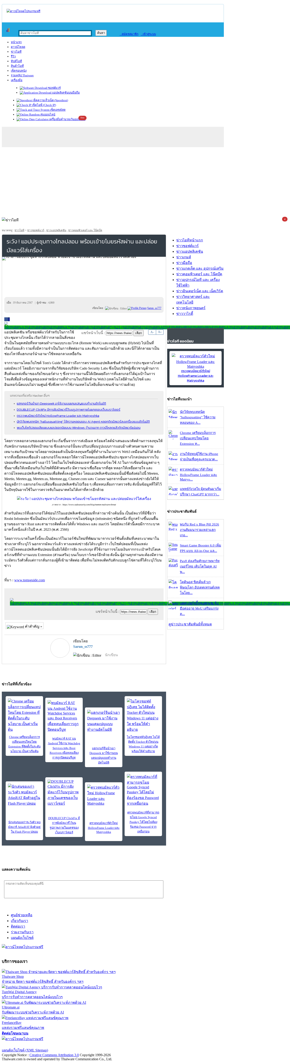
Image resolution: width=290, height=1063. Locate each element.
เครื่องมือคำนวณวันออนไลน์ (66, 119)
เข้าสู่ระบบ (148, 34)
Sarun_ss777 (83, 646)
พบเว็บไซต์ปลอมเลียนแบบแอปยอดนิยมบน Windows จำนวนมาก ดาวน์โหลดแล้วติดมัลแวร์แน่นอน (78, 427)
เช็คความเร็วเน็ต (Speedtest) (50, 100)
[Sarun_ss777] (137, 308)
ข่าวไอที (16, 51)
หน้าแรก (16, 42)
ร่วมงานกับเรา (22, 932)
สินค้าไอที (17, 66)
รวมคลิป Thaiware (22, 75)
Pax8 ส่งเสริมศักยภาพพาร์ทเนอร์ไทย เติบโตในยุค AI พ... (200, 566)
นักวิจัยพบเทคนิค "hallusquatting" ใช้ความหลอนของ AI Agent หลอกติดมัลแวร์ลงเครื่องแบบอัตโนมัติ (83, 421)
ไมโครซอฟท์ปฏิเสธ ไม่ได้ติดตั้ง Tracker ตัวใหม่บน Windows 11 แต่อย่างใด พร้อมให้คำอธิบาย (143, 744)
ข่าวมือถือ (184, 263)
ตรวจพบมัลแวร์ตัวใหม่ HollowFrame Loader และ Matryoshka (58, 415)
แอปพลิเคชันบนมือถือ (65, 92)
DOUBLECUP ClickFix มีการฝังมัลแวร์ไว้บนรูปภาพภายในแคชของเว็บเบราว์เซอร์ (68, 409)
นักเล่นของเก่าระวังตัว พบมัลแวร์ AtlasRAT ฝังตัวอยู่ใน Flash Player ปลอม (24, 826)
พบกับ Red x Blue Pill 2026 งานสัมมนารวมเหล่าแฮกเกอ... (199, 530)
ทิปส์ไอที (16, 61)
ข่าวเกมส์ (183, 257)
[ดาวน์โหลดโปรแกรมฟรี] (23, 11)
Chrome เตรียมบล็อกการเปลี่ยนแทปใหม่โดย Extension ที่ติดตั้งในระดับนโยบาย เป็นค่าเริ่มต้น (24, 744)
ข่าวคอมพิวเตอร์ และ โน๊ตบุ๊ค (85, 230)
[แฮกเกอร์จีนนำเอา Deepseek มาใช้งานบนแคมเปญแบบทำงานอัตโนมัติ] (103, 721)
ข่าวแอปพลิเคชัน (56, 230)
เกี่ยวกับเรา (19, 921)
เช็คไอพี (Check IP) (43, 105)
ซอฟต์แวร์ (54, 88)
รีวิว (13, 56)
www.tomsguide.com (29, 580)
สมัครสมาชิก (129, 34)
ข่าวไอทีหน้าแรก (189, 240)
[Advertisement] (145, 181)
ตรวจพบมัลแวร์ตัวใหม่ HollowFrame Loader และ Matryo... (198, 474)
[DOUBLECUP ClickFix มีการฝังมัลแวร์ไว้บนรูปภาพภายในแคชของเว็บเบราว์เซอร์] (64, 793)
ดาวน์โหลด (18, 47)
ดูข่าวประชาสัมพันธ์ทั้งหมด (190, 624)
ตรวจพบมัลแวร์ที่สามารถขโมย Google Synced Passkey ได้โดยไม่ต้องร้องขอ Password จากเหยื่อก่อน (143, 822)
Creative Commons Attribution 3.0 (54, 1055)
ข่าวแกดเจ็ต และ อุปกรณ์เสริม (200, 268)
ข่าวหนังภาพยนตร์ (190, 308)
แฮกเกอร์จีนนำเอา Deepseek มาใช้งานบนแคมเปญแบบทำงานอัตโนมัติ (61, 403)
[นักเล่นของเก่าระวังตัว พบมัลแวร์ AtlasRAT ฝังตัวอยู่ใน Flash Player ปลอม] (24, 795)
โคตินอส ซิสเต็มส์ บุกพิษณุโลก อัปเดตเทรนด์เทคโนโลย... (200, 587)
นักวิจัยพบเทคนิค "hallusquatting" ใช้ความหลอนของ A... (197, 417)
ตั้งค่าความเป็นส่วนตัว (19, 1045)
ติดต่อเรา (18, 926)
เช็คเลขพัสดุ (57, 109)
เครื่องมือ (16, 80)
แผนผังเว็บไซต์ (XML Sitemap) (25, 1050)
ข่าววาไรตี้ (184, 314)
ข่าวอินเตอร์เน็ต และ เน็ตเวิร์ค (199, 291)
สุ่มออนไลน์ (47, 114)
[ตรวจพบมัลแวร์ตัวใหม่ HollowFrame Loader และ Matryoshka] (103, 795)
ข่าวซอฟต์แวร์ (35, 230)
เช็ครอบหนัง (19, 70)
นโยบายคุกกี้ (94, 1045)
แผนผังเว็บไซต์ (22, 938)
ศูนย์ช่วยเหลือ (21, 915)
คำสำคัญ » (33, 626)
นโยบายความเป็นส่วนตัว (60, 1045)
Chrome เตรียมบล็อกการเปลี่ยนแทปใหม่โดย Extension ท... (198, 438)
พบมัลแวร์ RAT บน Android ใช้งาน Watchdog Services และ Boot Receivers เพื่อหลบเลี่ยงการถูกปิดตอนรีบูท (64, 748)
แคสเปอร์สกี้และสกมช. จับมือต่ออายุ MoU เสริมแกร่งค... (199, 608)
